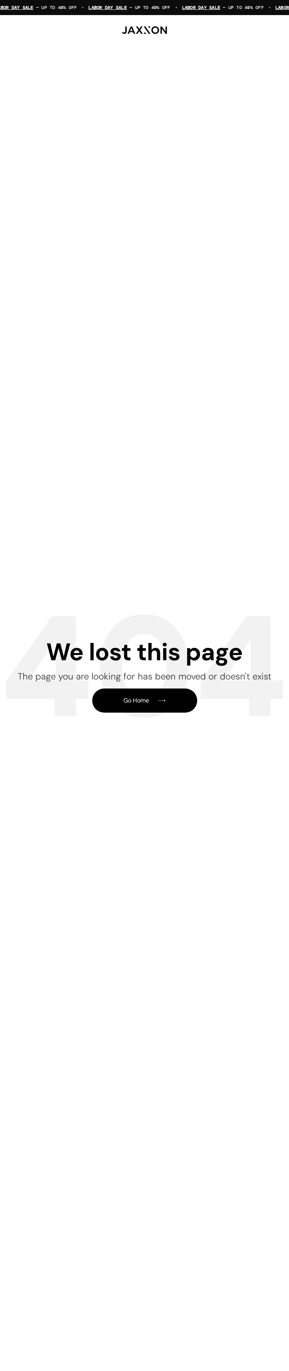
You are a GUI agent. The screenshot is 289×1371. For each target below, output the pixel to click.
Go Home (136, 700)
